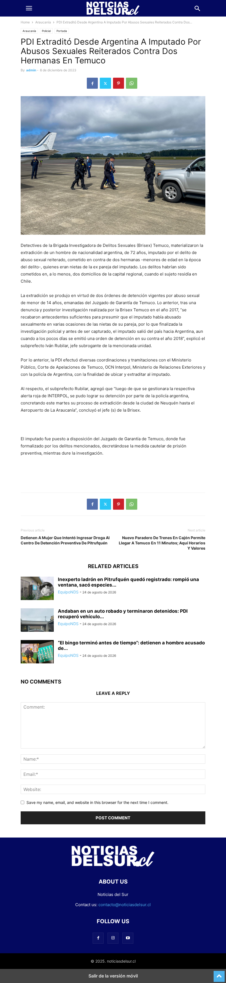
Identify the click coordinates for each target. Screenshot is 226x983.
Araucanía (43, 22)
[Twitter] (105, 83)
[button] (29, 8)
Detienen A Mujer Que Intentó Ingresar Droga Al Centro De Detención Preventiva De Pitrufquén (65, 540)
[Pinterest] (118, 83)
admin (31, 70)
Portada (62, 31)
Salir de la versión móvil (113, 976)
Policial (46, 31)
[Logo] (113, 865)
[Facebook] (92, 83)
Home (25, 22)
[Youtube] (127, 938)
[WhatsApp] (131, 83)
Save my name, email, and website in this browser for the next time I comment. (97, 802)
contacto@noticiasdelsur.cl (124, 904)
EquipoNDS (68, 592)
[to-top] (219, 974)
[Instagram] (113, 938)
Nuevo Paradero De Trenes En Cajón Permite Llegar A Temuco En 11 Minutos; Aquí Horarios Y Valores (162, 542)
